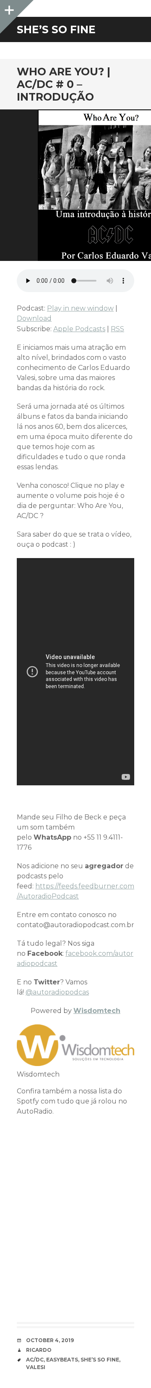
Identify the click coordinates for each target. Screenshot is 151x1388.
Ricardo (39, 1350)
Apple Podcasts (79, 329)
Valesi (35, 1367)
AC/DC (35, 1359)
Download (34, 318)
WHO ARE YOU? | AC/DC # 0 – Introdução (63, 84)
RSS (117, 329)
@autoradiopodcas (57, 992)
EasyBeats (62, 1359)
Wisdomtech (96, 1011)
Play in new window (80, 308)
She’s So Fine (100, 1359)
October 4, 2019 (50, 1340)
